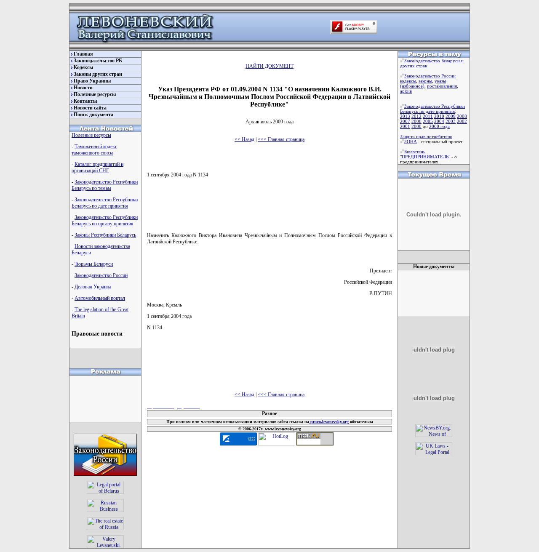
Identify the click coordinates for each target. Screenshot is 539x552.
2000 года (439, 126)
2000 (416, 126)
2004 (439, 121)
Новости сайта (90, 108)
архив (406, 90)
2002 (462, 121)
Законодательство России (101, 275)
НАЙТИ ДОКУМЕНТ (269, 66)
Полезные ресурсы (95, 94)
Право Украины (92, 81)
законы (425, 80)
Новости (83, 88)
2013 (405, 116)
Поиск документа (93, 114)
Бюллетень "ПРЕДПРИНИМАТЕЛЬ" (425, 154)
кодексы (408, 80)
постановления (442, 85)
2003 (451, 121)
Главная (83, 54)
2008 (462, 116)
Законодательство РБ (98, 61)
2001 (405, 126)
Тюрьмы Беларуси (94, 264)
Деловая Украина (93, 287)
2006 (416, 121)
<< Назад (244, 139)
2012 (416, 116)
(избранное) (412, 85)
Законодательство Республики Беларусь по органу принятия (105, 220)
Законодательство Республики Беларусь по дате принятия (105, 203)
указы (440, 80)
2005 (428, 121)
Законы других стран (98, 74)
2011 (428, 116)
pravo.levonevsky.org (329, 421)
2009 (451, 116)
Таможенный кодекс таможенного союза (94, 150)
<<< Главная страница (281, 139)
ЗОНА (410, 141)
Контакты (85, 101)
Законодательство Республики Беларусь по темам (105, 185)
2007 (405, 121)
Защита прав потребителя (426, 136)
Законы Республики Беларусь (105, 235)
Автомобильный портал (100, 298)
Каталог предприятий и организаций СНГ (97, 167)
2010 (439, 116)
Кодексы (83, 67)
